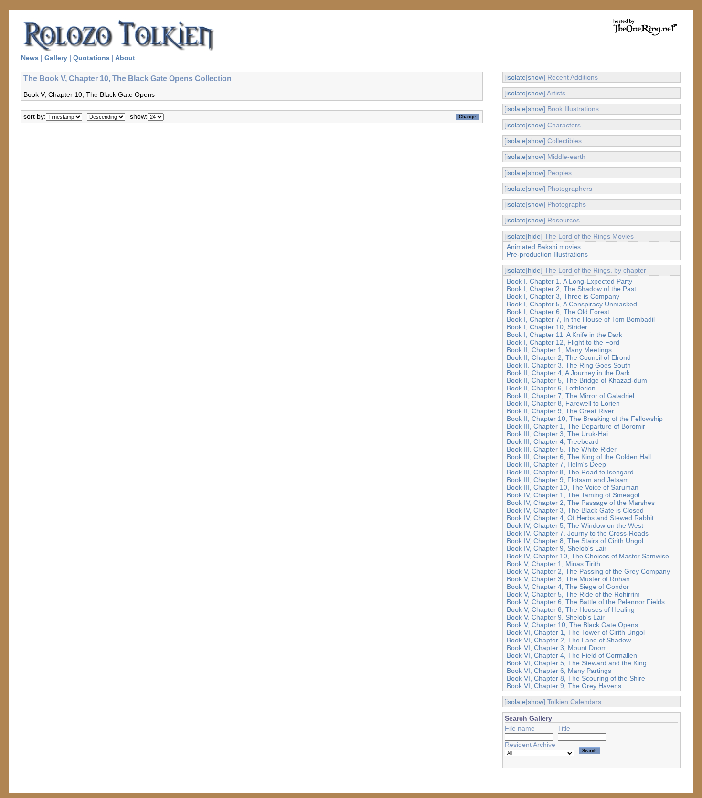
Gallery (55, 58)
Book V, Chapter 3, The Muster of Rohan (568, 579)
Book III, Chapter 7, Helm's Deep (556, 464)
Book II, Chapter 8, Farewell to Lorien (563, 403)
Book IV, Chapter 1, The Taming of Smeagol (573, 495)
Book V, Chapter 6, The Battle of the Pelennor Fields (586, 602)
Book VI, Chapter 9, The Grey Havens (564, 686)
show (535, 77)
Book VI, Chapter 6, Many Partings (559, 670)
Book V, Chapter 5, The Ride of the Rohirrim (573, 594)
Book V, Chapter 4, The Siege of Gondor (568, 586)
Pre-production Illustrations (547, 254)
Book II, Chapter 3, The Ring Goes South (569, 365)
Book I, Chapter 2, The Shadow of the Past (571, 289)
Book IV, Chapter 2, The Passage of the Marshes (581, 502)
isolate (516, 77)
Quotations (91, 58)
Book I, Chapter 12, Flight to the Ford (563, 342)
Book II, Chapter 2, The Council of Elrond (569, 357)
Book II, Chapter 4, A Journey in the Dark (568, 373)
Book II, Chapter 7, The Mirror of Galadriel (570, 395)
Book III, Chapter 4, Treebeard (553, 441)
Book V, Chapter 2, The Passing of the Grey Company (588, 571)
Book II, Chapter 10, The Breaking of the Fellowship (585, 418)
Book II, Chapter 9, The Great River (560, 411)
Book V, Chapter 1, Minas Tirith (553, 563)
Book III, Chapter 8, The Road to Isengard (570, 472)
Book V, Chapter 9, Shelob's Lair (556, 617)
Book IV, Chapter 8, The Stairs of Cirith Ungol (575, 541)
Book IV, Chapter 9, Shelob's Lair (556, 548)
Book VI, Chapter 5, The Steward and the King (577, 663)
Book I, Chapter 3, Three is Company (563, 296)
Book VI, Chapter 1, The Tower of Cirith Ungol (576, 632)
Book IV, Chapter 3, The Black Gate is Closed (575, 510)
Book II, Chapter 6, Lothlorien (551, 388)
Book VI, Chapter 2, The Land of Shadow (569, 640)
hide (534, 236)
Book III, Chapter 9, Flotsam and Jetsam (568, 479)
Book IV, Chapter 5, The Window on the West (575, 525)
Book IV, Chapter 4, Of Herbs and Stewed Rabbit (580, 518)
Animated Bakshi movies (544, 247)
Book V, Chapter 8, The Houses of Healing (571, 609)
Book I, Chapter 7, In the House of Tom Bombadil (581, 319)
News (30, 58)
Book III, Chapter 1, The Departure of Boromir (576, 426)
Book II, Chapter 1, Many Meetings (559, 350)
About (125, 58)
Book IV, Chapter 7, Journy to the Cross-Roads (578, 533)
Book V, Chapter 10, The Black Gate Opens (572, 625)
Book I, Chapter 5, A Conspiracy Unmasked (572, 304)
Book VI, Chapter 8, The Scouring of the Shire (576, 678)
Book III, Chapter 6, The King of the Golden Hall (579, 457)
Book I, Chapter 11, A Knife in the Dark (564, 334)
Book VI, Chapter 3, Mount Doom (557, 647)
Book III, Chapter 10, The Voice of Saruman (572, 487)
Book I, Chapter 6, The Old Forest (558, 311)
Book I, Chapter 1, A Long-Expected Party (569, 281)
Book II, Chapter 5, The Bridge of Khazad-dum (577, 380)
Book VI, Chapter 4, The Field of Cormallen (572, 655)
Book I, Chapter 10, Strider (547, 327)
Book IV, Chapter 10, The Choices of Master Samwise (588, 556)
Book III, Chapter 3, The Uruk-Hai (557, 434)
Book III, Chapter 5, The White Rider (562, 449)
